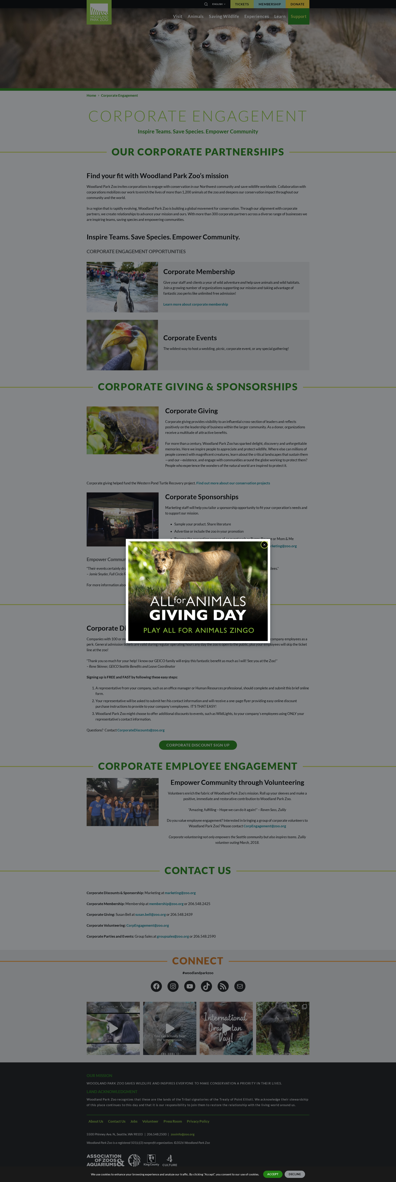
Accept (272, 1174)
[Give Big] (198, 591)
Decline (295, 1174)
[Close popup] (264, 545)
